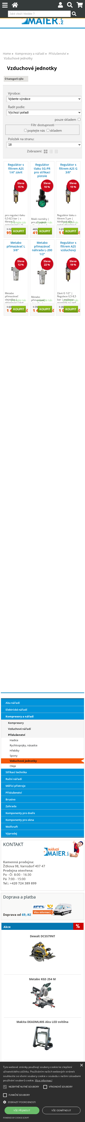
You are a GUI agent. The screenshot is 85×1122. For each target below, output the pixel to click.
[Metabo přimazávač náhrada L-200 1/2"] (42, 276)
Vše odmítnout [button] (61, 1110)
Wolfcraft (12, 826)
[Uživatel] (60, 6)
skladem (56, 130)
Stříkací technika (16, 772)
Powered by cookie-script (16, 1117)
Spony (14, 755)
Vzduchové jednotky (23, 761)
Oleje (13, 766)
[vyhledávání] (70, 6)
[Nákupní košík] (79, 6)
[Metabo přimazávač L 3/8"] (16, 272)
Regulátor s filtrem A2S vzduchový (68, 246)
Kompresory (16, 723)
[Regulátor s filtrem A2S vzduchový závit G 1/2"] (68, 272)
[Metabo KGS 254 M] (42, 994)
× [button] (81, 1065)
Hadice (14, 740)
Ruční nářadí (14, 779)
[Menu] (5, 5)
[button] (42, 1102)
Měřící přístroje (15, 786)
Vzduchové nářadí (19, 729)
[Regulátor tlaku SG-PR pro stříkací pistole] (42, 198)
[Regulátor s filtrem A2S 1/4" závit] (16, 194)
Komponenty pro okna (20, 820)
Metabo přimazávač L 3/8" (16, 246)
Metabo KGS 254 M (42, 979)
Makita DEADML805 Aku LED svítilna (42, 1022)
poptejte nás (36, 130)
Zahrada (11, 806)
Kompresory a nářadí (20, 716)
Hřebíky (14, 750)
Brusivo (10, 799)
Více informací (43, 1080)
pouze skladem (65, 119)
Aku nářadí (13, 703)
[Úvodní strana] (15, 6)
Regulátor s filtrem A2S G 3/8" (68, 168)
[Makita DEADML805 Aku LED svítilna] (42, 1037)
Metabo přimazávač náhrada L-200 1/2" (42, 248)
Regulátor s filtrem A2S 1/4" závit (16, 168)
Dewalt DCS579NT (42, 936)
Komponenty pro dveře (20, 813)
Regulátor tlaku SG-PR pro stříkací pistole (42, 170)
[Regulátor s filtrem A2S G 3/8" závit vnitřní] (68, 194)
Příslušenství (16, 735)
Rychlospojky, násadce (23, 745)
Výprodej (11, 833)
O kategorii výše (14, 78)
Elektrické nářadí (16, 709)
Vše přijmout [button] (22, 1110)
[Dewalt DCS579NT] (42, 951)
